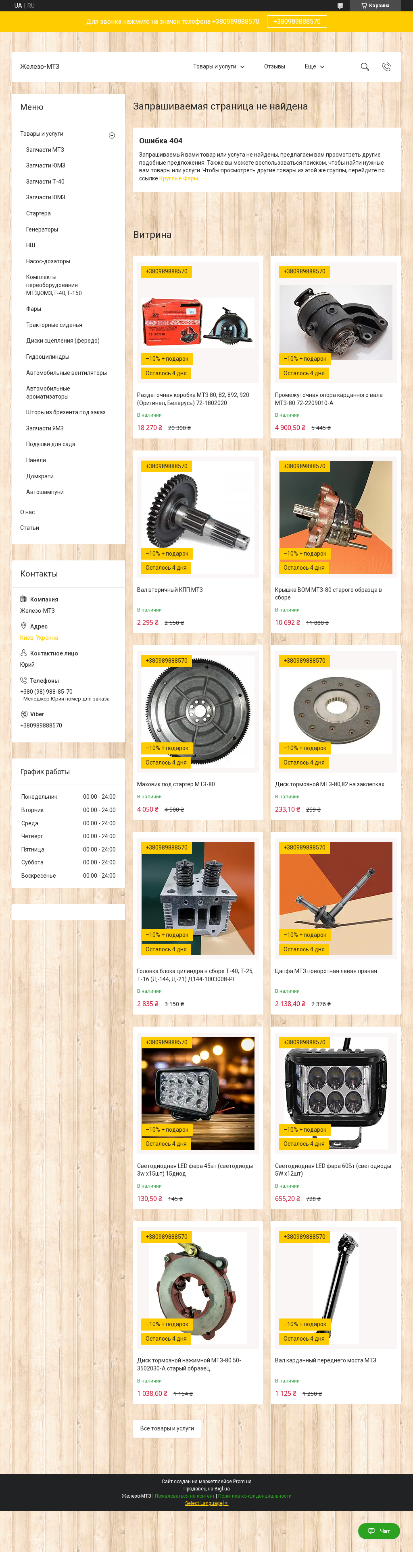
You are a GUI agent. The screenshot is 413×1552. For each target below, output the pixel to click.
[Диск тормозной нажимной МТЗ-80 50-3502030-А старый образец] (198, 1288)
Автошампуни (45, 492)
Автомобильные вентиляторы (66, 373)
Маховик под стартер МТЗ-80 (176, 784)
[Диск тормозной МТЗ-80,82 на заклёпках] (336, 712)
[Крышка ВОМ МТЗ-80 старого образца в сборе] (336, 517)
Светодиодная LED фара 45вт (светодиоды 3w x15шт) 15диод (195, 1170)
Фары (33, 309)
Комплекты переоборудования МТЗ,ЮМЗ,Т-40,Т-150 (54, 285)
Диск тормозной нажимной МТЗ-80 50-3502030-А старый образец (189, 1364)
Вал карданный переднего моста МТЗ (325, 1360)
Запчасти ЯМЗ (45, 428)
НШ (30, 245)
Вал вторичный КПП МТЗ (170, 590)
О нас (27, 512)
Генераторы (42, 229)
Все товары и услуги (167, 1428)
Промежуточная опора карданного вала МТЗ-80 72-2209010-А (329, 399)
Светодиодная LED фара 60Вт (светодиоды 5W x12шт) (333, 1170)
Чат (385, 1531)
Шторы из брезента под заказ (66, 412)
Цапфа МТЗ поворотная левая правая (326, 971)
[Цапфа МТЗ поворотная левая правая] (336, 898)
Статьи (29, 528)
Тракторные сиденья (54, 325)
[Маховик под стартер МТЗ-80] (198, 712)
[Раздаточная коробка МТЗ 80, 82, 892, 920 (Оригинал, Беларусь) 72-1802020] (198, 322)
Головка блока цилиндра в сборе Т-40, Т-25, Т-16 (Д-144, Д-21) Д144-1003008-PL (195, 975)
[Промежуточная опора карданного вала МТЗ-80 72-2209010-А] (336, 322)
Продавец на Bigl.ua (207, 1489)
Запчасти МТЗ (45, 150)
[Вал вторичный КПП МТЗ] (198, 517)
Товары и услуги (214, 66)
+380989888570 (297, 21)
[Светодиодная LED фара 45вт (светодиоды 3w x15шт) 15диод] (198, 1093)
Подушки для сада (50, 444)
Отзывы (274, 66)
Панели (36, 460)
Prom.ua (242, 1481)
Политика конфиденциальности (255, 1496)
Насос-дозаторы (48, 261)
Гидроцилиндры (47, 356)
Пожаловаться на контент (185, 1496)
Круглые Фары (178, 178)
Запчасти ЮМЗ (45, 165)
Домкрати (40, 476)
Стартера (38, 213)
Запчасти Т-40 (45, 181)
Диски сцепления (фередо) (63, 340)
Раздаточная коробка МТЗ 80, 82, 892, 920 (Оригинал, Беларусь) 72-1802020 (193, 399)
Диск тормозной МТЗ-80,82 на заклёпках (329, 784)
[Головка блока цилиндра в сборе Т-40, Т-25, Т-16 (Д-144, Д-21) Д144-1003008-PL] (198, 898)
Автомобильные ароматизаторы (48, 392)
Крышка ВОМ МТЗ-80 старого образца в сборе (328, 594)
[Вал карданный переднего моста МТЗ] (336, 1288)
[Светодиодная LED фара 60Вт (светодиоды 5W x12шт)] (336, 1093)
